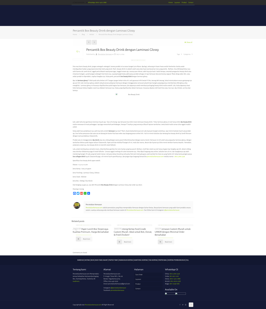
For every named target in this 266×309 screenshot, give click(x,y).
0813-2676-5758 (175, 281)
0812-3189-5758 (179, 156)
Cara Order (139, 274)
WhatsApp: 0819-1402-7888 (97, 2)
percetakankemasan (117, 290)
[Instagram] (186, 305)
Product (184, 2)
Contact (190, 2)
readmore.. (76, 281)
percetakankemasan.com (155, 156)
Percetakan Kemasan (105, 54)
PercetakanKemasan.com (94, 207)
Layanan (177, 2)
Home (170, 2)
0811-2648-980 (174, 284)
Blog (83, 34)
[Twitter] (183, 305)
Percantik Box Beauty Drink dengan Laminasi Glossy (116, 34)
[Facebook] (180, 305)
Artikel (91, 34)
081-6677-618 (174, 276)
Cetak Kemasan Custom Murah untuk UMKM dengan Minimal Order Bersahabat (173, 232)
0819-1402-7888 (175, 279)
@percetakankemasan (171, 210)
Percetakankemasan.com (93, 305)
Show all (189, 42)
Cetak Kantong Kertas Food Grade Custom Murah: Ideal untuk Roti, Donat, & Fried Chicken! (133, 232)
